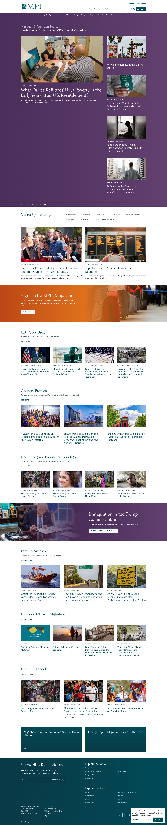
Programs (120, 799)
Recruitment (85, 219)
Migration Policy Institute (137, 3)
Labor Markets (111, 15)
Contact (31, 204)
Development (122, 15)
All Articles (41, 204)
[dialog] (147, 815)
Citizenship (86, 214)
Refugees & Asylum (81, 15)
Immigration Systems (48, 15)
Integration (93, 15)
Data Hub (92, 9)
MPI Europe (121, 796)
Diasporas (116, 214)
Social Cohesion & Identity (105, 219)
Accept (158, 819)
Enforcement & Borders (65, 15)
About (23, 204)
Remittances (70, 219)
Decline (149, 819)
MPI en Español (122, 803)
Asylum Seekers (71, 214)
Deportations (101, 214)
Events (124, 9)
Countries (116, 9)
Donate (140, 9)
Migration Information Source (127, 792)
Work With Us (89, 796)
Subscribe (56, 780)
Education (101, 15)
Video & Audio (89, 803)
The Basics (108, 9)
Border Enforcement (133, 214)
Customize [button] (135, 819)
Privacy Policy (25, 822)
